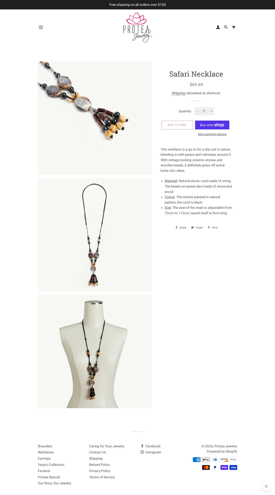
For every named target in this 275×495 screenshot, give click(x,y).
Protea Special (49, 477)
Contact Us (97, 452)
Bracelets (45, 446)
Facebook (153, 446)
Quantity (185, 111)
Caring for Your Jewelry (106, 446)
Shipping (178, 93)
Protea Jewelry (225, 446)
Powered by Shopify (222, 451)
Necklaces (46, 452)
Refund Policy (99, 465)
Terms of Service (102, 477)
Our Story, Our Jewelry (54, 483)
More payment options (212, 134)
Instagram (153, 452)
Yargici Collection (51, 465)
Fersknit (44, 471)
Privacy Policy (99, 471)
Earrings (44, 458)
